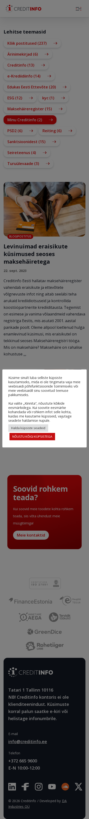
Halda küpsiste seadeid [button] (28, 428)
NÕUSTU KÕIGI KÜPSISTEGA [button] (32, 436)
